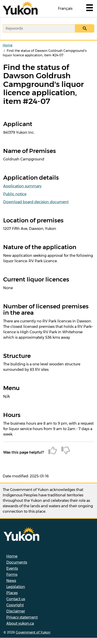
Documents (16, 562)
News (11, 580)
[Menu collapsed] (89, 8)
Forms (11, 574)
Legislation (15, 587)
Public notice (14, 194)
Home (7, 45)
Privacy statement (22, 617)
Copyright (15, 605)
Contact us (15, 599)
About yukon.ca (20, 623)
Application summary (22, 186)
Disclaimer (15, 611)
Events (12, 568)
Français (65, 8)
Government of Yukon (33, 632)
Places (12, 593)
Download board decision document (36, 202)
